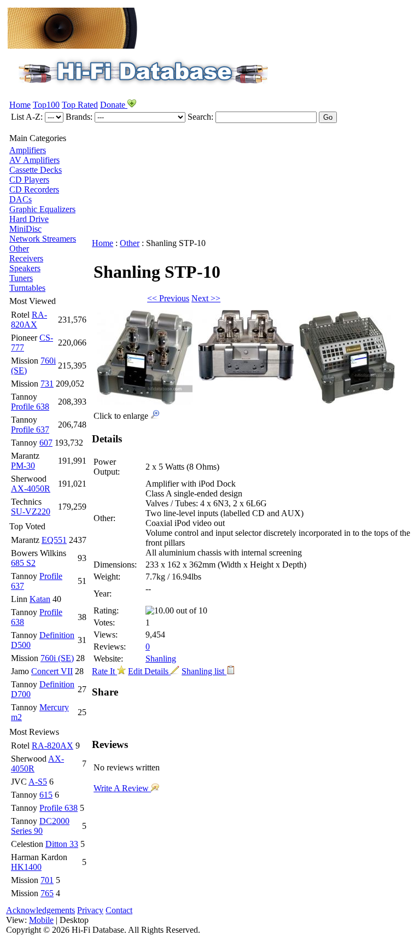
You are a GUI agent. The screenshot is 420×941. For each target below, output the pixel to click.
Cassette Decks (35, 169)
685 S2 (23, 563)
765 (47, 893)
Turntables (27, 288)
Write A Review (122, 788)
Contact (119, 910)
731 (47, 383)
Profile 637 (30, 429)
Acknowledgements (40, 910)
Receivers (26, 258)
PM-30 (23, 465)
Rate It (104, 671)
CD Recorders (34, 189)
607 (45, 442)
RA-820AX (29, 319)
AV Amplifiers (34, 160)
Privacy (90, 910)
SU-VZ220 (30, 511)
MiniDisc (25, 228)
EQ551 (54, 540)
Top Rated (80, 104)
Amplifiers (27, 150)
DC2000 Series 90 (40, 825)
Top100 (46, 104)
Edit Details (149, 671)
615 (45, 794)
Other (19, 248)
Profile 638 (30, 406)
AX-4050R (30, 488)
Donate (113, 104)
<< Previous (168, 298)
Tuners (21, 278)
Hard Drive (29, 219)
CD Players (29, 179)
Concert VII (52, 671)
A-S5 (37, 781)
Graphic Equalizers (42, 209)
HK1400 (26, 867)
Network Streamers (42, 238)
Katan (40, 599)
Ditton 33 (61, 844)
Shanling (160, 658)
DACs (20, 199)
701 (47, 880)
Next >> (205, 298)
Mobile (41, 920)
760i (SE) (57, 658)
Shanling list (204, 671)
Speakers (24, 268)
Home (20, 104)
